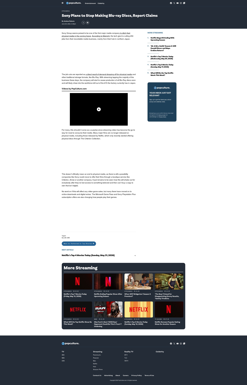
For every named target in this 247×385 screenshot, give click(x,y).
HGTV (126, 361)
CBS (63, 361)
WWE (95, 319)
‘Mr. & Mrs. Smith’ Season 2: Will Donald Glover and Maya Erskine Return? (163, 48)
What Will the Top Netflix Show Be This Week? (78, 323)
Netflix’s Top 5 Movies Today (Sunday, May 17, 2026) (162, 66)
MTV (125, 355)
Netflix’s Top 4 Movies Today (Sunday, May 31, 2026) (88, 255)
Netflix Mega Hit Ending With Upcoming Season (162, 39)
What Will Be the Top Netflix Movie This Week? (162, 74)
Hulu (94, 366)
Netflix (95, 364)
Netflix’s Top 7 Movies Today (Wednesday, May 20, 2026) (162, 57)
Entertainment (90, 3)
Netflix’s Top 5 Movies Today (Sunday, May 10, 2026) (136, 323)
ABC (63, 355)
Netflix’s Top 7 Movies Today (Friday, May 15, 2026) (75, 295)
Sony (68, 237)
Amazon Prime (98, 369)
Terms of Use (161, 115)
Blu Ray (64, 237)
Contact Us (97, 375)
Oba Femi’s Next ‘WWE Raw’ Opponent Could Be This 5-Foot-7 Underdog (107, 324)
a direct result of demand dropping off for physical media (109, 74)
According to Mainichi (101, 36)
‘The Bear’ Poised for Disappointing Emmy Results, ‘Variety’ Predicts (167, 296)
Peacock (96, 358)
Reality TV (128, 351)
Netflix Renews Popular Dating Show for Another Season (167, 323)
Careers (126, 375)
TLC (125, 358)
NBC (63, 358)
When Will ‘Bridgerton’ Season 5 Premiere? (137, 295)
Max (94, 361)
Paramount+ (97, 355)
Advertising (108, 375)
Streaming (66, 11)
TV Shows (158, 319)
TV (63, 351)
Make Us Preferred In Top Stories (78, 244)
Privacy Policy (162, 117)
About (117, 375)
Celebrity (101, 3)
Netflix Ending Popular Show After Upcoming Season (108, 295)
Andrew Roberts (69, 21)
